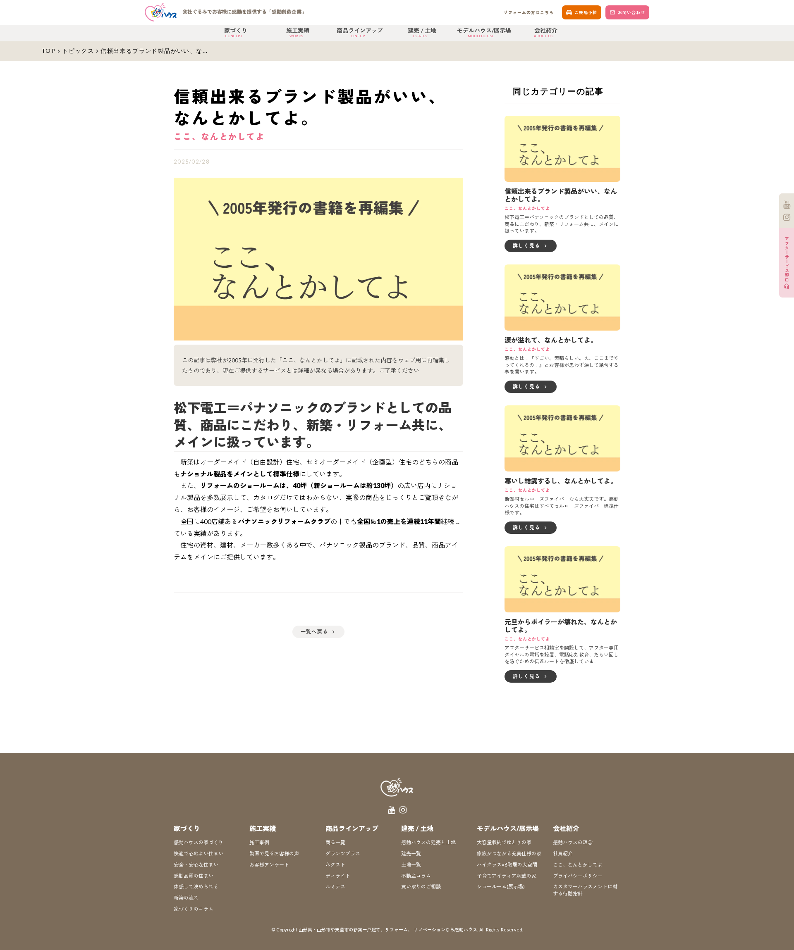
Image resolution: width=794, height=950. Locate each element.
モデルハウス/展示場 (508, 828)
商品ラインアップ (351, 828)
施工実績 (262, 828)
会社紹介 (566, 828)
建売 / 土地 (417, 828)
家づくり (187, 828)
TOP (48, 51)
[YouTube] (786, 204)
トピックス (78, 51)
